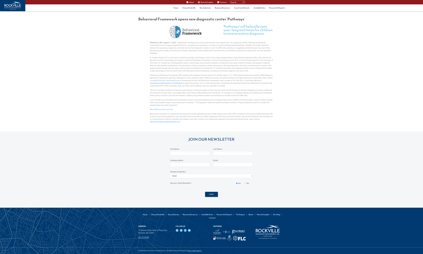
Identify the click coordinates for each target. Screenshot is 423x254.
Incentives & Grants (242, 7)
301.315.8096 (143, 237)
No (248, 183)
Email (216, 160)
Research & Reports (277, 7)
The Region (240, 214)
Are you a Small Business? (181, 183)
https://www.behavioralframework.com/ (165, 122)
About (250, 214)
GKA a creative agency (194, 250)
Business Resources (222, 7)
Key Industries (205, 7)
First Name (175, 149)
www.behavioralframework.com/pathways (166, 83)
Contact (212, 217)
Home (175, 7)
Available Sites (259, 7)
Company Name (177, 160)
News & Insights (263, 214)
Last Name (218, 149)
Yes (239, 183)
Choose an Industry (178, 172)
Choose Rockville (189, 7)
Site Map (276, 214)
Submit (211, 194)
